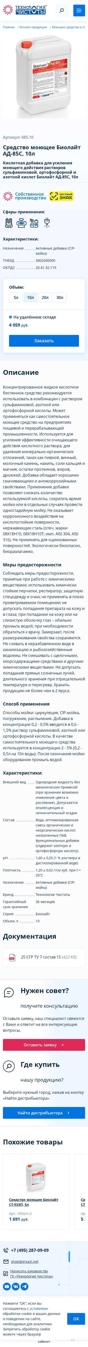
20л (45, 297)
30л (59, 297)
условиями (39, 1308)
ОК (76, 1319)
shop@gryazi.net (24, 1261)
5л (16, 297)
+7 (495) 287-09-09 (30, 1250)
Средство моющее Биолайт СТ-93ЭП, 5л (33, 1202)
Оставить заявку (40, 1045)
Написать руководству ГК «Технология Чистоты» (31, 1274)
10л (30, 297)
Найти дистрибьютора (40, 1113)
